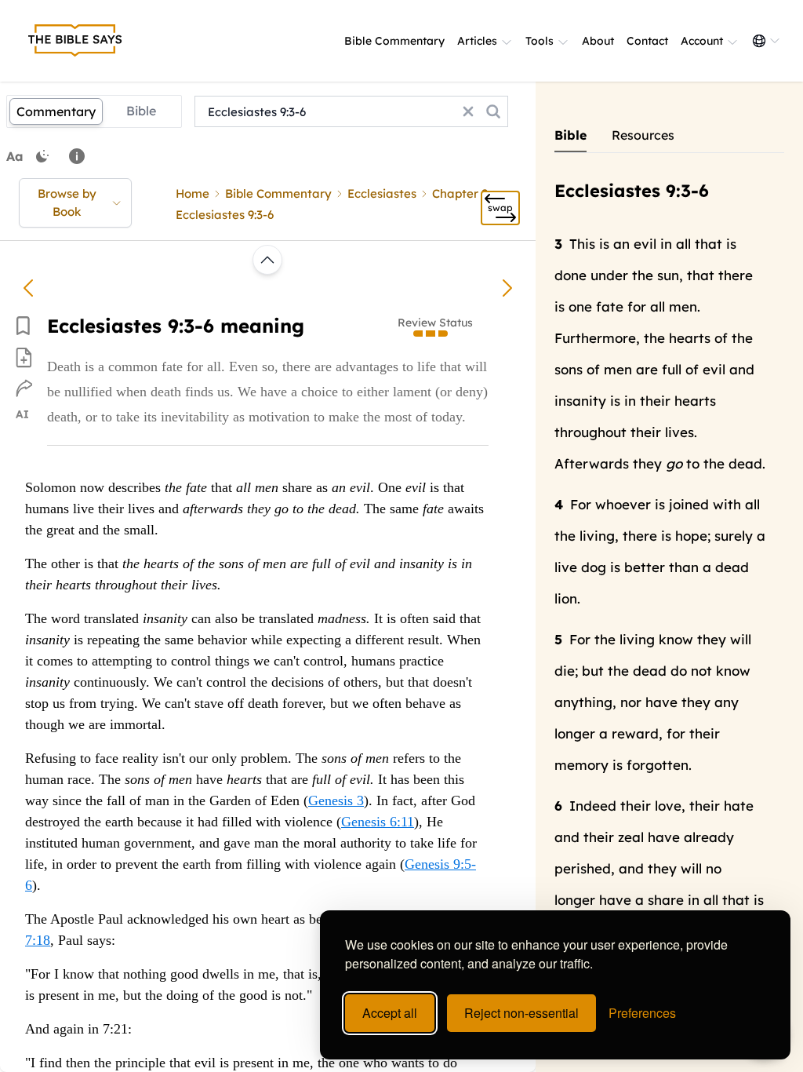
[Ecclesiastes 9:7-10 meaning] (507, 288)
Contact (647, 41)
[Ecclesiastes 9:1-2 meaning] (28, 288)
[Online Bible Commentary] (75, 40)
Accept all (389, 1013)
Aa (15, 156)
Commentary (56, 111)
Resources (643, 135)
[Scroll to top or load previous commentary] (267, 260)
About (598, 41)
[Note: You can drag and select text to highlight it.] (77, 156)
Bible (141, 111)
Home (192, 193)
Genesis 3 (336, 800)
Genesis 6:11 (377, 822)
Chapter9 (460, 193)
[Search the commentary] (493, 111)
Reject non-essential (521, 1013)
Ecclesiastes (381, 193)
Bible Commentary (394, 41)
